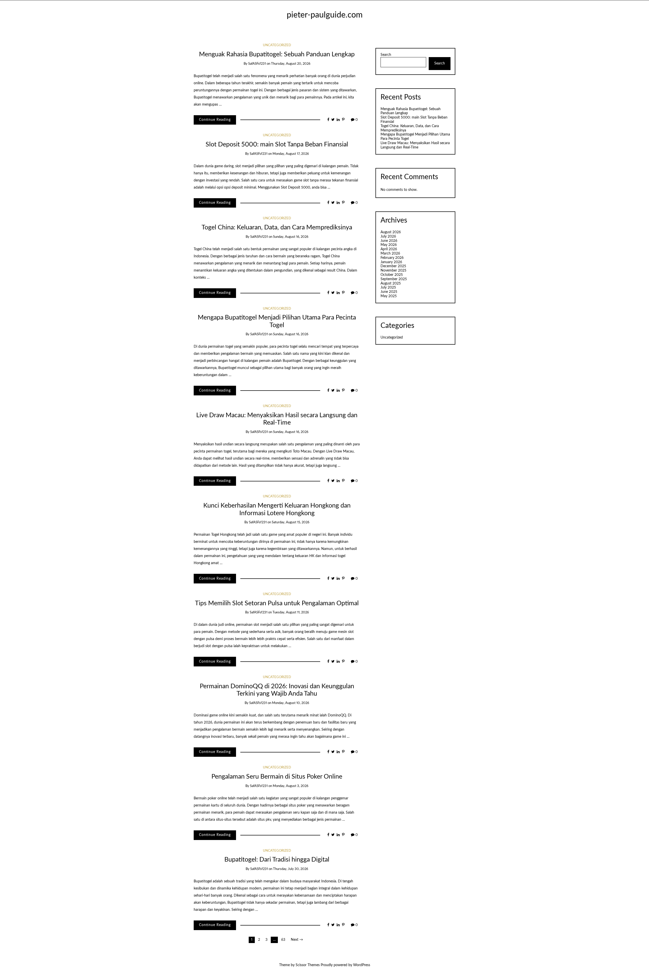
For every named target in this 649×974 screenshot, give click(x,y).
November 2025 (393, 270)
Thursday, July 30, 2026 (290, 869)
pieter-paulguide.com (325, 15)
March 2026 (390, 253)
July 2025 (388, 287)
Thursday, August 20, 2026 (290, 63)
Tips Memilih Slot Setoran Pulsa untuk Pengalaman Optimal (277, 603)
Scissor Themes (308, 965)
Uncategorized (277, 45)
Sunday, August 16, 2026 (290, 237)
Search (386, 55)
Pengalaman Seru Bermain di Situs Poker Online (276, 777)
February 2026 (392, 258)
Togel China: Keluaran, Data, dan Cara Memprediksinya (277, 227)
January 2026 (391, 262)
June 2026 (389, 241)
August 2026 (391, 232)
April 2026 (389, 249)
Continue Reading (215, 120)
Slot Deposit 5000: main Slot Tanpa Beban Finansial (277, 144)
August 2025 (391, 283)
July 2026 (388, 236)
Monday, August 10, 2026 (290, 703)
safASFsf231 (257, 63)
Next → (297, 940)
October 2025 (392, 275)
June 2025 (389, 292)
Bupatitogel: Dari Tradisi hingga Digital (276, 860)
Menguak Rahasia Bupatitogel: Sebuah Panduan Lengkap (277, 54)
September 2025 (394, 279)
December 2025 (393, 266)
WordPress (361, 965)
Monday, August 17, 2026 (291, 154)
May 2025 (389, 296)
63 (283, 940)
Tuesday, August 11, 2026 (291, 612)
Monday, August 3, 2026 (290, 786)
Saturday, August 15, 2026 (290, 522)
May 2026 (389, 245)
